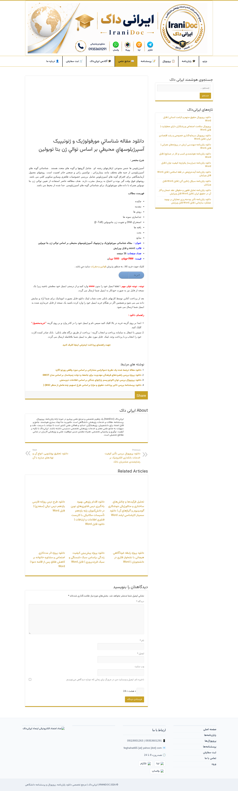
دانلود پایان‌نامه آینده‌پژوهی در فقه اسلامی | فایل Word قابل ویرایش (184, 173)
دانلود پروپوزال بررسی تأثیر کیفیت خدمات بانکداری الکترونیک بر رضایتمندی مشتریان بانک (122, 456)
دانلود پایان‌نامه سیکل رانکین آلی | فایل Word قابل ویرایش (187, 182)
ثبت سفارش (209, 753)
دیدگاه (140, 601)
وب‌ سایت (139, 667)
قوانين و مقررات (98, 267)
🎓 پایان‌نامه (188, 61)
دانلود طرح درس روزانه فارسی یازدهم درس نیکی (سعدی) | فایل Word (48, 506)
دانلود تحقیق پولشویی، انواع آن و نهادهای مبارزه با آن (50, 454)
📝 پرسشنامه (148, 61)
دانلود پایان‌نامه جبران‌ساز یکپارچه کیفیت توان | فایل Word (186, 164)
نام (142, 640)
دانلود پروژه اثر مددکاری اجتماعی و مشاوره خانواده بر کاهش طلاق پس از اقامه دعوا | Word (47, 560)
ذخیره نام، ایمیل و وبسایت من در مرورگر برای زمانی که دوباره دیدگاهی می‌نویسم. (105, 680)
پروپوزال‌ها (210, 741)
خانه (204, 62)
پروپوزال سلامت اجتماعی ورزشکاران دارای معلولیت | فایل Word (185, 128)
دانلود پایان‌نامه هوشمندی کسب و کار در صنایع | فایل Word (185, 155)
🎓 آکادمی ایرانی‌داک (100, 61)
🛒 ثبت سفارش (74, 61)
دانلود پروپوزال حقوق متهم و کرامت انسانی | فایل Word (187, 119)
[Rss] (122, 785)
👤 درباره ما (52, 61)
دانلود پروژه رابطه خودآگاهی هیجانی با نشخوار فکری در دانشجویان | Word (128, 557)
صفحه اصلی (209, 730)
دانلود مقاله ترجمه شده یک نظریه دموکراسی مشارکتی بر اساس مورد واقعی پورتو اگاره (98, 370)
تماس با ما (210, 758)
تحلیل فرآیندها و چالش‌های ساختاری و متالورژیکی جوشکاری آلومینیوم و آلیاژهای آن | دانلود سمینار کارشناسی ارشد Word (126, 508)
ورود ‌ (213, 764)
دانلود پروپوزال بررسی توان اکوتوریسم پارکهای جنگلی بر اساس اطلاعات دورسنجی (100, 380)
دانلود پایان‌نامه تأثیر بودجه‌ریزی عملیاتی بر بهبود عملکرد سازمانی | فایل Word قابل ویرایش (187, 201)
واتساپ (155, 771)
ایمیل (140, 654)
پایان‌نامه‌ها (210, 735)
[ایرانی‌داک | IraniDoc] (119, 28)
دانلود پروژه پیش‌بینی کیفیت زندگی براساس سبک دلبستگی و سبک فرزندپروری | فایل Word (86, 557)
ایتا (157, 764)
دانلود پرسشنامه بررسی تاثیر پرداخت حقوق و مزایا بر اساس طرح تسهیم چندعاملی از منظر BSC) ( (92, 385)
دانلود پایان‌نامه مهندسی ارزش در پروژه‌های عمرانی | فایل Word (186, 146)
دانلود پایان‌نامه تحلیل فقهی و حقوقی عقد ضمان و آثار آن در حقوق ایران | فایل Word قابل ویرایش (185, 192)
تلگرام (143, 764)
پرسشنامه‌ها (209, 747)
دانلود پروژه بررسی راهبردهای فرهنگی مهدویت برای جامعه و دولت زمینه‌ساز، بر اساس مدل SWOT (92, 375)
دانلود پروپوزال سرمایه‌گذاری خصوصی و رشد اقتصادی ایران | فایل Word (185, 137)
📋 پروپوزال (169, 61)
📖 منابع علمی (126, 61)
